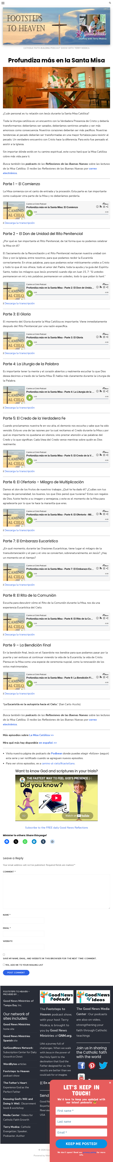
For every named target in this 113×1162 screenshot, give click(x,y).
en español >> (48, 743)
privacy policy (89, 1152)
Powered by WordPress (45, 1155)
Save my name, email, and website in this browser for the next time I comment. (50, 958)
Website (8, 941)
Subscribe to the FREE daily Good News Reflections (56, 827)
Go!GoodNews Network (18, 1048)
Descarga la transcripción (20, 223)
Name (6, 915)
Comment (9, 871)
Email (7, 928)
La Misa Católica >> (41, 735)
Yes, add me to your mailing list (24, 965)
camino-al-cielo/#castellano (58, 763)
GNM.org (64, 1036)
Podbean (56, 753)
